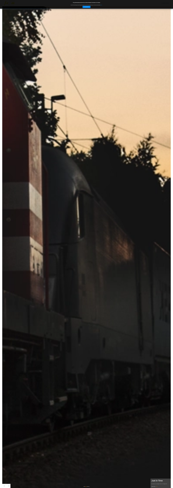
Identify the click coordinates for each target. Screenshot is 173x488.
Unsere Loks (153, 486)
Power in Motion (87, 486)
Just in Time (85, 486)
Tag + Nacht (88, 486)
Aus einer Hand (84, 486)
